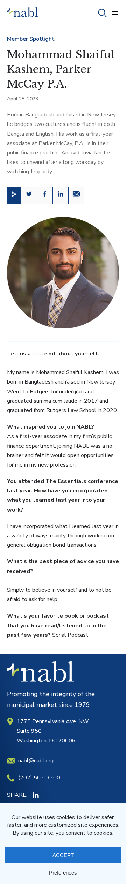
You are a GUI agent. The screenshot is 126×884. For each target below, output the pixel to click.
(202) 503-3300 (39, 777)
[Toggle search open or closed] (102, 14)
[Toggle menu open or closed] (115, 14)
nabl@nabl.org (36, 760)
